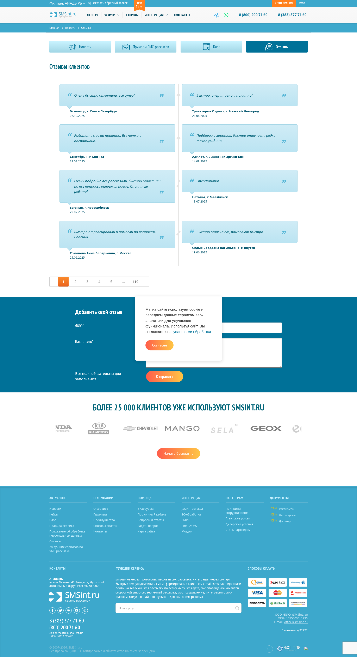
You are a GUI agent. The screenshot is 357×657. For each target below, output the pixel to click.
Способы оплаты (105, 526)
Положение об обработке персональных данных (67, 533)
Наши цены (287, 515)
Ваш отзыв (84, 341)
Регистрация (284, 3)
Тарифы (132, 15)
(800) (64, 627)
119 (135, 281)
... (123, 281)
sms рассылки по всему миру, (164, 588)
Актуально (58, 497)
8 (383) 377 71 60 (292, 14)
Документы (279, 497)
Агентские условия (239, 518)
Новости (70, 28)
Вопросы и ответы (151, 520)
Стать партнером (238, 530)
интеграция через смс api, (212, 579)
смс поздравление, (191, 592)
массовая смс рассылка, (175, 579)
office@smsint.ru (296, 622)
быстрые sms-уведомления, (135, 584)
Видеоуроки (146, 509)
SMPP (185, 520)
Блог (52, 520)
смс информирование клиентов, (179, 584)
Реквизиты (286, 509)
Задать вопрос (148, 526)
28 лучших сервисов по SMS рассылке (66, 549)
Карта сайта (146, 531)
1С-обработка (191, 514)
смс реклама (194, 597)
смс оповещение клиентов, (220, 588)
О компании (103, 497)
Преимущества (104, 520)
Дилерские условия (239, 524)
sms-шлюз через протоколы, (136, 579)
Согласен (159, 345)
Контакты (182, 15)
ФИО (79, 325)
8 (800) (253, 14)
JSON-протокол (192, 509)
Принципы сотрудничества (237, 511)
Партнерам (234, 497)
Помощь (144, 497)
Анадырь (73, 3)
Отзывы (55, 541)
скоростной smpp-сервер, (133, 592)
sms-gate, (193, 588)
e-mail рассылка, (165, 592)
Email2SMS (189, 526)
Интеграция (154, 15)
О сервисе (100, 509)
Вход (302, 3)
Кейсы (53, 514)
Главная (92, 15)
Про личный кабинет (153, 514)
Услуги (109, 15)
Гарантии (100, 514)
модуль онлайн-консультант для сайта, (156, 597)
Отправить (164, 376)
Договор (284, 521)
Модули (187, 531)
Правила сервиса (61, 526)
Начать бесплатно (179, 453)
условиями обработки (192, 332)
